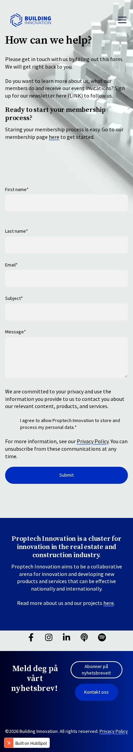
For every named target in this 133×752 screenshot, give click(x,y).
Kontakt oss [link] (96, 692)
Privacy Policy (92, 441)
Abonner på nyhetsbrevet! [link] (96, 669)
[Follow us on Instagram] (49, 637)
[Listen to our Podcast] (84, 637)
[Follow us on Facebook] (31, 637)
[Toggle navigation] (122, 20)
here (54, 136)
